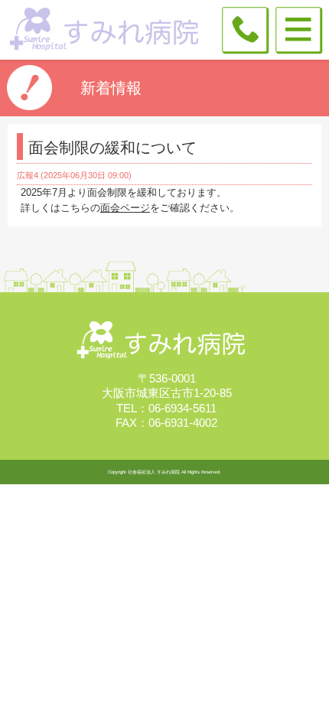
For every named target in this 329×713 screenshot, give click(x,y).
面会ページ (125, 207)
